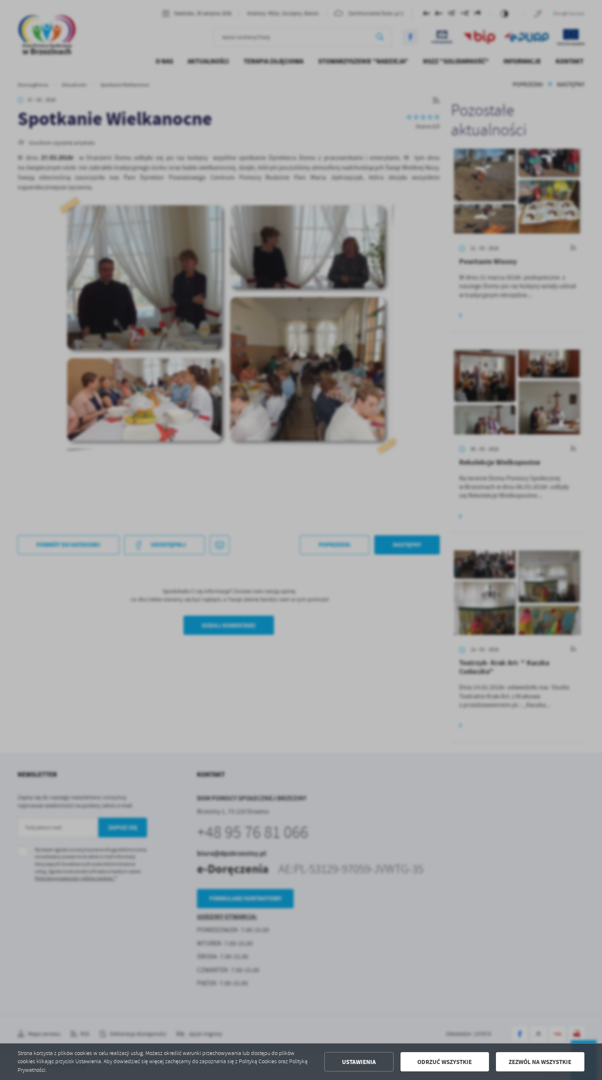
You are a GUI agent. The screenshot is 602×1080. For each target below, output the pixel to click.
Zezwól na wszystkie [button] (540, 1062)
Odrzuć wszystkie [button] (444, 1062)
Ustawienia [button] (359, 1062)
